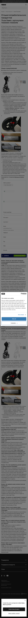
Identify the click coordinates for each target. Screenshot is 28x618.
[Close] (25, 600)
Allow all (14, 318)
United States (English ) (14, 609)
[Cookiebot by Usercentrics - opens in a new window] (21, 294)
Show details (21, 314)
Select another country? (14, 613)
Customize (13, 323)
